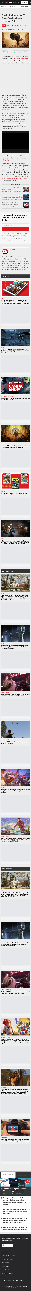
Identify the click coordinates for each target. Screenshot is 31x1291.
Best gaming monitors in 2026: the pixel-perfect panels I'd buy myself (15, 1228)
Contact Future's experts (8, 1255)
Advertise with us (6, 1270)
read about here (23, 269)
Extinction (15, 11)
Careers (4, 1277)
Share (5, 51)
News (3, 25)
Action (8, 11)
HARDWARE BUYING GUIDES (8, 1175)
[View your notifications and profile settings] (15, 2)
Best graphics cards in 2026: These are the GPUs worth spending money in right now (16, 1211)
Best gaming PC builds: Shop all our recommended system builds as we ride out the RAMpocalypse (15, 1220)
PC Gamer (10, 25)
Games (3, 11)
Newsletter (26, 51)
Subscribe (24, 2)
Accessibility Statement (8, 1273)
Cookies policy (5, 1266)
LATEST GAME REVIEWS (23, 1175)
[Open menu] (3, 2)
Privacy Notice (22, 235)
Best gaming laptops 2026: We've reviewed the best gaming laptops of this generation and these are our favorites (15, 1201)
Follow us (18, 51)
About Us (4, 1252)
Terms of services (20, 233)
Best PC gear (13, 6)
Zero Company (25, 6)
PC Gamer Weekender (21, 59)
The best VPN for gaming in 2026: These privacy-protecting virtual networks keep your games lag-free (15, 1191)
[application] (15, 141)
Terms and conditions (8, 1259)
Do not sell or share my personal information (14, 1280)
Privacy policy (5, 1262)
